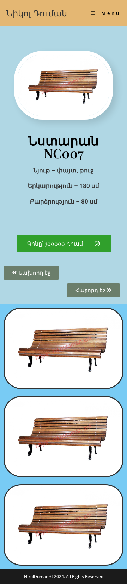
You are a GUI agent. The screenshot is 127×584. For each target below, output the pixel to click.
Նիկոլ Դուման (36, 13)
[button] (64, 243)
